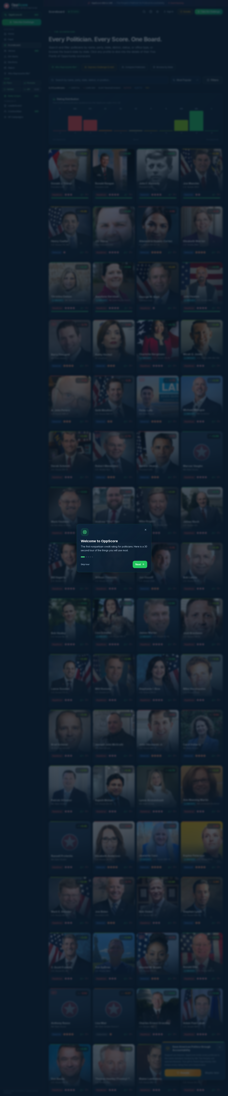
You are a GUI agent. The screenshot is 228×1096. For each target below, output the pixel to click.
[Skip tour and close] (146, 530)
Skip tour (85, 564)
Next (138, 564)
